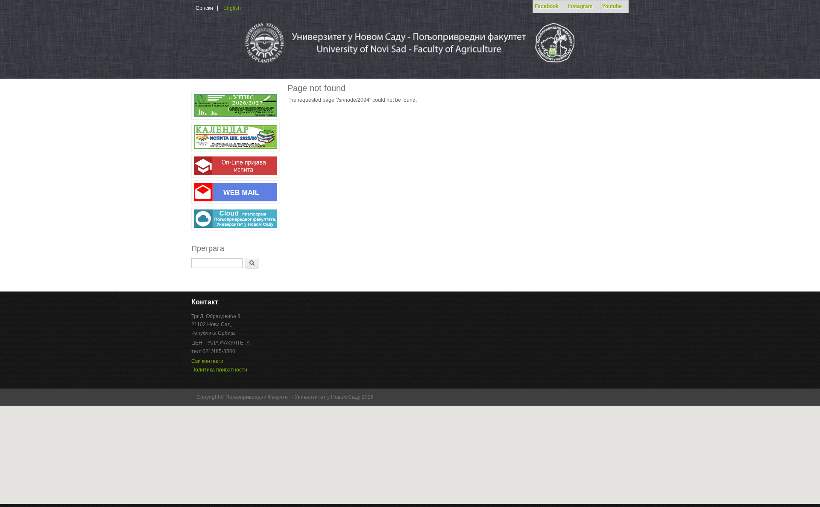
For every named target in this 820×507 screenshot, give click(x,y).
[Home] (408, 66)
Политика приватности (219, 370)
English (232, 8)
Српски (204, 8)
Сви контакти (207, 361)
